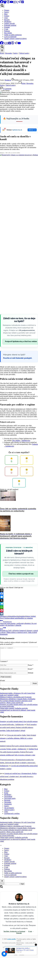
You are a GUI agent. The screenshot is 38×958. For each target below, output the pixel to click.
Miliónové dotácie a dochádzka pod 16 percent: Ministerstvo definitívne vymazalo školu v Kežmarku (17, 698)
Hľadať (2, 680)
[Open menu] (2, 50)
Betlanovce (4, 616)
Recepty (7, 20)
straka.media (11, 939)
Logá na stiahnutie (10, 37)
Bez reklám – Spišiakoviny (21, 440)
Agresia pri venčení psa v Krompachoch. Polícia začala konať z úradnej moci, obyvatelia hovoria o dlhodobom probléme (18, 776)
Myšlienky (7, 21)
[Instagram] (14, 3)
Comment (4, 661)
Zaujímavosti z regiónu (12, 813)
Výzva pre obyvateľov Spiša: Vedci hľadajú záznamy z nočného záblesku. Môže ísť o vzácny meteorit (18, 738)
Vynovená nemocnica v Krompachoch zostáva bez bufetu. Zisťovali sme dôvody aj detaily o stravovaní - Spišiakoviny (18, 763)
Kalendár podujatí (10, 25)
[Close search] (2, 881)
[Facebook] (19, 593)
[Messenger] (19, 597)
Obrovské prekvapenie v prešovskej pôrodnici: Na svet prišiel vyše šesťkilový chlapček (18, 623)
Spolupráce (8, 804)
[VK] (19, 613)
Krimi (2, 53)
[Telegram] (19, 3)
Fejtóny (6, 16)
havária (16, 616)
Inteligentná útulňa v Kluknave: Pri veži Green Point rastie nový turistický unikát (17, 694)
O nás (6, 29)
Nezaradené (8, 796)
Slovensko (8, 53)
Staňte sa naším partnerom (13, 35)
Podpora (7, 31)
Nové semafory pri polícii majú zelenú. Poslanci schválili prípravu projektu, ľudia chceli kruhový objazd (18, 727)
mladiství (22, 616)
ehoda (10, 616)
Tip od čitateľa (9, 808)
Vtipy (6, 18)
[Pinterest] (22, 3)
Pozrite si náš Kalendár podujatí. (17, 358)
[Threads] (8, 3)
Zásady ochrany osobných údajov (15, 38)
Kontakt (7, 27)
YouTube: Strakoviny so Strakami (14, 931)
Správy (6, 12)
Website (30, 673)
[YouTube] (11, 3)
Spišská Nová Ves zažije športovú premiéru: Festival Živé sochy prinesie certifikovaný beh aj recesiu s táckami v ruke (19, 752)
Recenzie (7, 800)
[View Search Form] (2, 6)
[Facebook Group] (5, 3)
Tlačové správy (24, 53)
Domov (6, 10)
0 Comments (7, 88)
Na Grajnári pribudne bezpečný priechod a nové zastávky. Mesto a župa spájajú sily (16, 701)
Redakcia (8, 80)
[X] (16, 3)
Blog (5, 14)
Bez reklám (8, 33)
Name (30, 665)
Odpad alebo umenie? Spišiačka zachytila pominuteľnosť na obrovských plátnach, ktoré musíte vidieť (17, 710)
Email (30, 669)
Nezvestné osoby (10, 798)
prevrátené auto (12, 618)
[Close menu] (1, 845)
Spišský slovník (9, 23)
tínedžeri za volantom (25, 618)
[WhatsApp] (19, 607)
